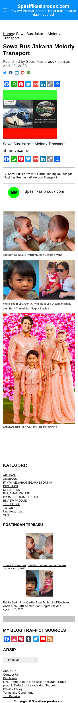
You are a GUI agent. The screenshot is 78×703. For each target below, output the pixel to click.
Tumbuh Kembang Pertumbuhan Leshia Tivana (32, 254)
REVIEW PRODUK (15, 500)
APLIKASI (9, 475)
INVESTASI (10, 486)
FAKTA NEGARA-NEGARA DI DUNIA (27, 482)
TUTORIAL (10, 508)
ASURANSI (10, 479)
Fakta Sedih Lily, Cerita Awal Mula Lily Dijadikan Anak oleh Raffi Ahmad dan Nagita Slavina (36, 604)
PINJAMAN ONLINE (16, 493)
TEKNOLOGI (11, 504)
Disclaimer (10, 678)
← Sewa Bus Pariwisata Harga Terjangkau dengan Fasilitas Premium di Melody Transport (38, 175)
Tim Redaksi (11, 696)
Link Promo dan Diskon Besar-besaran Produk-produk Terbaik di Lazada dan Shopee (35, 683)
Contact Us (11, 674)
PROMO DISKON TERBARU (21, 497)
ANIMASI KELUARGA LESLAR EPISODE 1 (30, 427)
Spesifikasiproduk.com (44, 191)
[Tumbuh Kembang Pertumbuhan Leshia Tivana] (39, 546)
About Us (9, 671)
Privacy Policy (12, 689)
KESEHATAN (11, 490)
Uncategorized (13, 511)
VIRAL (7, 515)
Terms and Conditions (18, 692)
